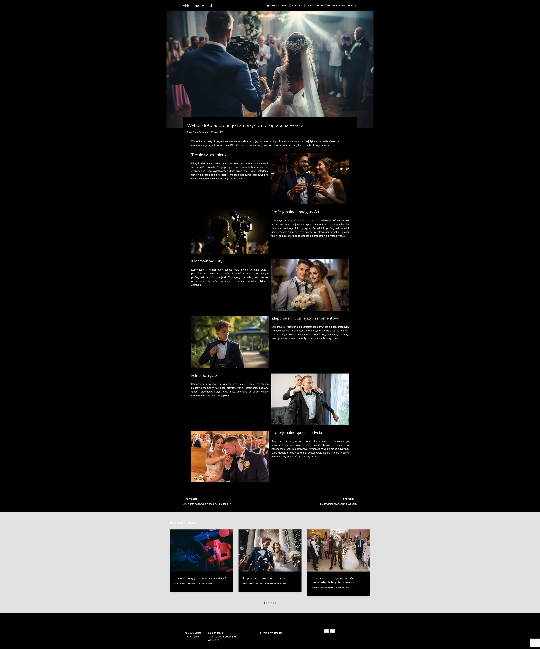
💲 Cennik (308, 5)
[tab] (264, 603)
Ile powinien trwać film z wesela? (338, 501)
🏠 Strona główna (276, 5)
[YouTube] (332, 631)
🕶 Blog (352, 5)
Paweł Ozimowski (200, 132)
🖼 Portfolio (323, 5)
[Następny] (365, 565)
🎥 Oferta (294, 5)
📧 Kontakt (339, 5)
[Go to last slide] (174, 565)
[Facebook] (326, 631)
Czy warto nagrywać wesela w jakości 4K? (207, 501)
